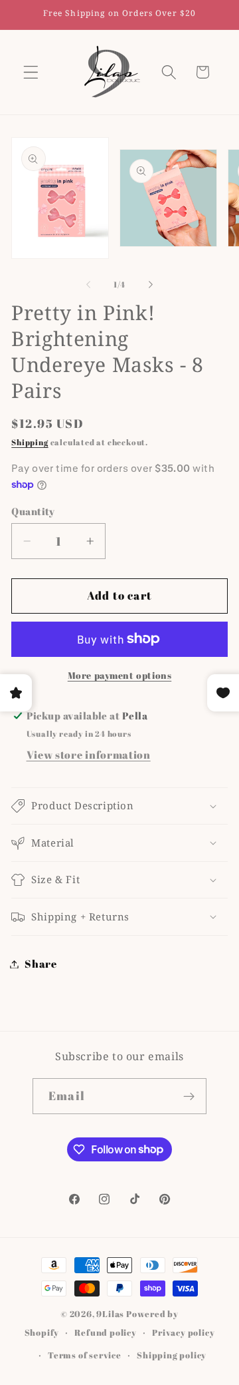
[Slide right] (150, 284)
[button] (31, 72)
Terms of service (84, 1355)
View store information (89, 754)
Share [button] (40, 963)
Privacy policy (183, 1332)
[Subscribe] (189, 1096)
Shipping (29, 442)
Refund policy (105, 1332)
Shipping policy (171, 1355)
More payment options (120, 675)
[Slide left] (88, 284)
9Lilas (110, 1314)
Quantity (33, 511)
